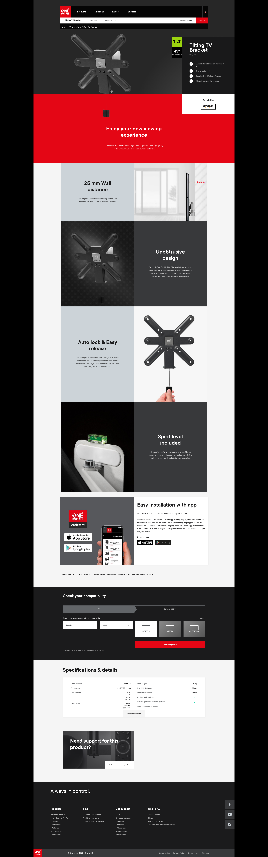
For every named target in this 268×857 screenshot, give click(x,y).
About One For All (155, 821)
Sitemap (205, 853)
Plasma (170, 632)
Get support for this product (119, 765)
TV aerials (54, 821)
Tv (101, 609)
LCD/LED (146, 632)
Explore (116, 12)
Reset (202, 618)
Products (81, 12)
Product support (186, 20)
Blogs (150, 818)
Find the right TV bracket (93, 821)
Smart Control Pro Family (60, 818)
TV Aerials (120, 821)
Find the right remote (92, 815)
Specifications (110, 20)
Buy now (202, 20)
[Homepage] (65, 12)
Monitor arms (55, 831)
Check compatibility (170, 645)
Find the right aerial (91, 818)
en (206, 13)
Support (132, 12)
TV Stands (54, 828)
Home (63, 27)
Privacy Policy (179, 853)
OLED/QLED (194, 632)
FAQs (118, 815)
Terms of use (193, 853)
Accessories (55, 835)
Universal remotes (58, 815)
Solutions (99, 12)
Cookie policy (164, 853)
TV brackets (74, 27)
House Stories (154, 815)
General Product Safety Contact (161, 825)
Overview (93, 20)
